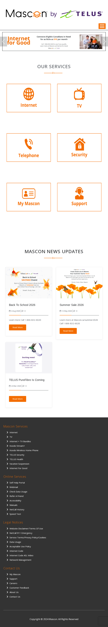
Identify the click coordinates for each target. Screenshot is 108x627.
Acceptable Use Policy (20, 546)
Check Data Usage (18, 491)
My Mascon (15, 574)
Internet (14, 432)
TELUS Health (16, 459)
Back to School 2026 (22, 304)
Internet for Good (18, 468)
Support (13, 578)
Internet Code (16, 550)
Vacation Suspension (19, 463)
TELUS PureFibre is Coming (26, 379)
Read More (18, 327)
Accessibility (15, 500)
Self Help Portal (17, 482)
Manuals (13, 505)
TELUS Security (17, 454)
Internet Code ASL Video (21, 555)
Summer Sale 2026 (72, 304)
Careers (13, 583)
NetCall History (17, 509)
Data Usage (15, 542)
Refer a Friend (16, 496)
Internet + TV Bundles (20, 441)
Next (104, 41)
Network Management (20, 559)
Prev (3, 41)
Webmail (14, 487)
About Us (14, 592)
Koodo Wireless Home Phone (24, 450)
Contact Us (15, 596)
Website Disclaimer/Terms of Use (26, 528)
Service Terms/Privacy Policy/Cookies (28, 537)
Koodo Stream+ (17, 445)
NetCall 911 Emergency (21, 533)
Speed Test (15, 514)
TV (11, 436)
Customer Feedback (19, 587)
